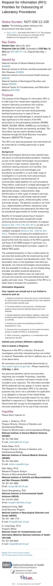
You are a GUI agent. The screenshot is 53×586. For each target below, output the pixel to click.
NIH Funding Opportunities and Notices (17, 555)
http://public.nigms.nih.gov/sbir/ (16, 366)
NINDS (12, 83)
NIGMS (6, 66)
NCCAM (15, 90)
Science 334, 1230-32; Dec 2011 (24, 232)
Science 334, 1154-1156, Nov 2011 (19, 224)
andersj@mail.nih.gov (19, 441)
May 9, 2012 (11, 32)
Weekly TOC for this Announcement (15, 552)
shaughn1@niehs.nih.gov (19, 502)
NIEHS (6, 78)
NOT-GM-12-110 (18, 51)
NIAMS (20, 72)
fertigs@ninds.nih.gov (19, 521)
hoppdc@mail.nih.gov (19, 543)
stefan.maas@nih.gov (19, 464)
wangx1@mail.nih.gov (18, 486)
